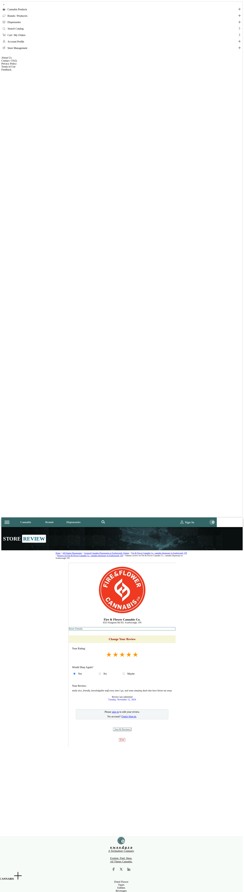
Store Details (75, 628)
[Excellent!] (135, 655)
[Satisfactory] (115, 655)
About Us (6, 57)
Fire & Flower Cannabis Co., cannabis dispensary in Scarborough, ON (159, 553)
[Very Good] (128, 655)
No (105, 673)
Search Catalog (16, 28)
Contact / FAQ (9, 60)
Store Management (17, 48)
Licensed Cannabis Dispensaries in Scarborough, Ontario (106, 553)
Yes (80, 673)
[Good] (122, 655)
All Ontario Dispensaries (72, 553)
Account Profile (15, 41)
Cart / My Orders (16, 35)
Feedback (6, 69)
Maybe (131, 673)
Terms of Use (8, 66)
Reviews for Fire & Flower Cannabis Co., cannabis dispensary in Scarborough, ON (90, 555)
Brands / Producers (17, 15)
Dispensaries (14, 22)
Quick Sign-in (128, 716)
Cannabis (25, 522)
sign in (115, 711)
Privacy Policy (9, 63)
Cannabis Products (17, 9)
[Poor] (109, 655)
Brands (49, 522)
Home (58, 553)
